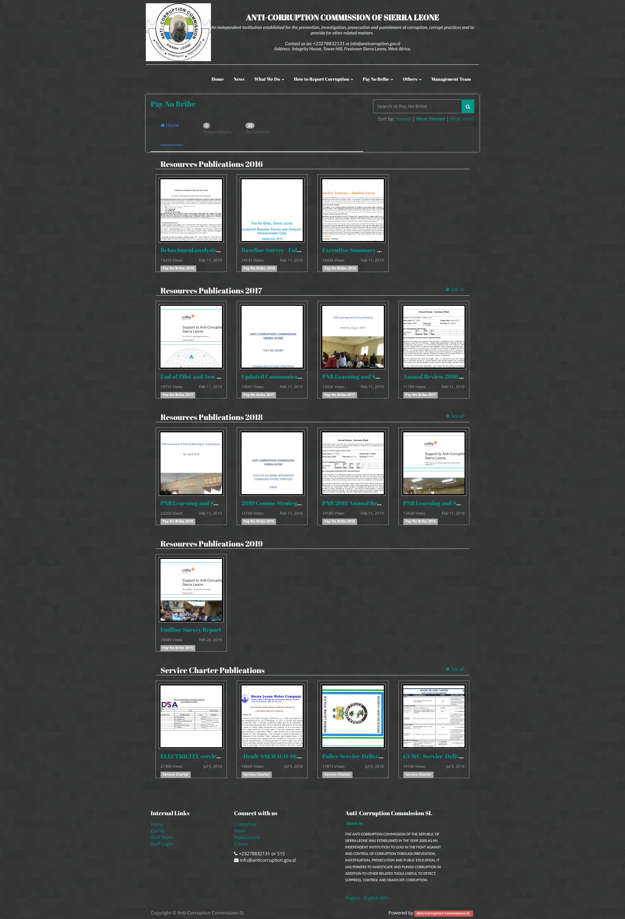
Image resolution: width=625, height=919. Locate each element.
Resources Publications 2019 (211, 543)
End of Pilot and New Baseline (200, 377)
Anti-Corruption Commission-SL (444, 913)
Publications (247, 837)
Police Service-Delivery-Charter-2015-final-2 (382, 756)
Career (241, 844)
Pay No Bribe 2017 (177, 395)
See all (457, 289)
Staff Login (162, 844)
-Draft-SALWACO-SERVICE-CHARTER (293, 756)
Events (158, 831)
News (240, 831)
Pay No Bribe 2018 (177, 521)
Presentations (214, 129)
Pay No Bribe (173, 104)
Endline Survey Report (190, 630)
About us (354, 823)
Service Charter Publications (212, 670)
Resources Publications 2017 (211, 290)
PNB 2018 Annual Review (356, 503)
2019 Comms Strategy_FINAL (281, 503)
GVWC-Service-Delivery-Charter (447, 756)
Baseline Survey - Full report (280, 250)
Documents (256, 129)
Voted (468, 119)
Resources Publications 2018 (211, 417)
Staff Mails (163, 837)
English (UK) (376, 898)
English (352, 898)
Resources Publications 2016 (211, 164)
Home (172, 125)
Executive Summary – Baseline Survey (373, 250)
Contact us (245, 824)
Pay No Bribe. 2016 (178, 268)
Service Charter (175, 774)
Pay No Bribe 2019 (177, 648)
